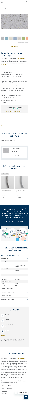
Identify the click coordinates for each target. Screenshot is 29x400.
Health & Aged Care (7, 388)
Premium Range (21, 58)
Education (4, 391)
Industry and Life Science (8, 385)
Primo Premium (6, 8)
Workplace (4, 393)
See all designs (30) (23, 42)
